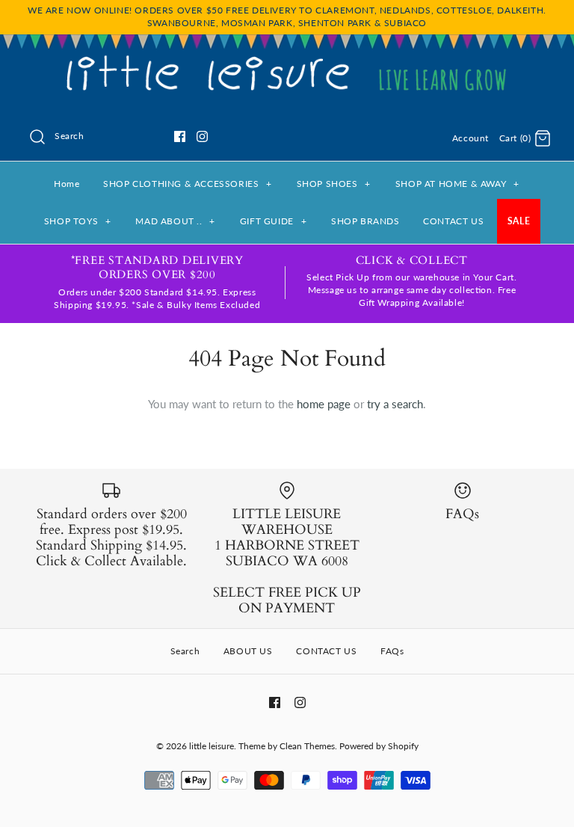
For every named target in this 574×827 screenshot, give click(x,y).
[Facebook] (179, 136)
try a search (395, 404)
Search (185, 651)
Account (470, 138)
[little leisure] (287, 58)
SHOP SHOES (334, 183)
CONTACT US (453, 221)
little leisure (211, 745)
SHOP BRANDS (365, 221)
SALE (518, 221)
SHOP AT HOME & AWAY (457, 183)
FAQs (392, 651)
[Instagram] (202, 136)
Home (66, 183)
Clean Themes (307, 745)
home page (324, 404)
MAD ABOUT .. (175, 221)
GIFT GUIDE (273, 221)
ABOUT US (248, 651)
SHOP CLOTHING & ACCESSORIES (187, 183)
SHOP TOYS (77, 221)
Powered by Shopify (379, 745)
